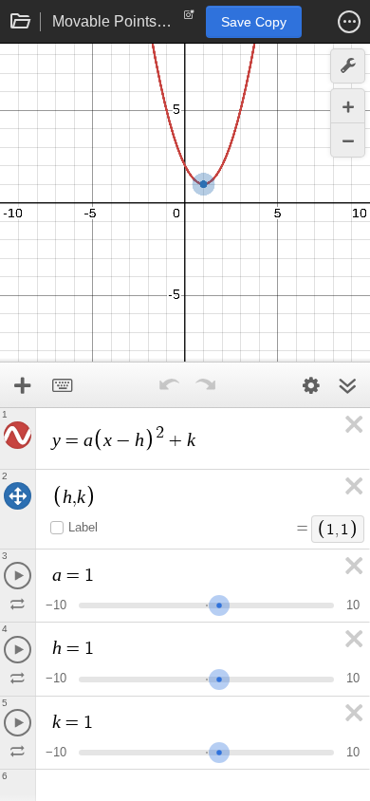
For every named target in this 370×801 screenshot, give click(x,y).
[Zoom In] (347, 105)
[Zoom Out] (347, 140)
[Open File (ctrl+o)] (21, 22)
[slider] (219, 603)
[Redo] (205, 385)
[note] (189, 18)
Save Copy (254, 21)
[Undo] (169, 385)
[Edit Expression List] (311, 385)
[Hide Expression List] (347, 385)
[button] (349, 22)
